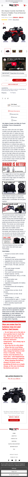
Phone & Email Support (15, 106)
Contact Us (14, 438)
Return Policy (14, 446)
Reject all (14, 471)
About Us (14, 435)
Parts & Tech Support (14, 443)
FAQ (14, 449)
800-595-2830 (15, 2)
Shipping (14, 441)
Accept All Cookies (14, 474)
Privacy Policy (14, 454)
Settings (14, 468)
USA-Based (14, 104)
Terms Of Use (14, 457)
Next (26, 51)
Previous (1, 51)
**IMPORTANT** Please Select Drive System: (13, 73)
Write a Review (16, 19)
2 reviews (10, 19)
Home (14, 433)
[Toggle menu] (4, 5)
